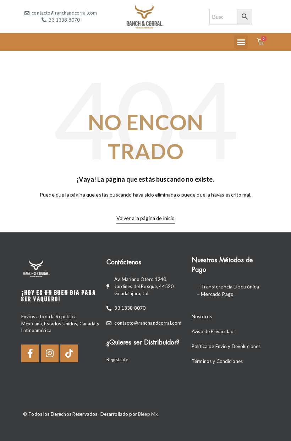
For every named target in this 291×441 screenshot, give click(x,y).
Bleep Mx (148, 414)
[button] (241, 42)
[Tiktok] (69, 353)
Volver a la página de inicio (145, 218)
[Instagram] (50, 353)
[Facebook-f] (30, 353)
